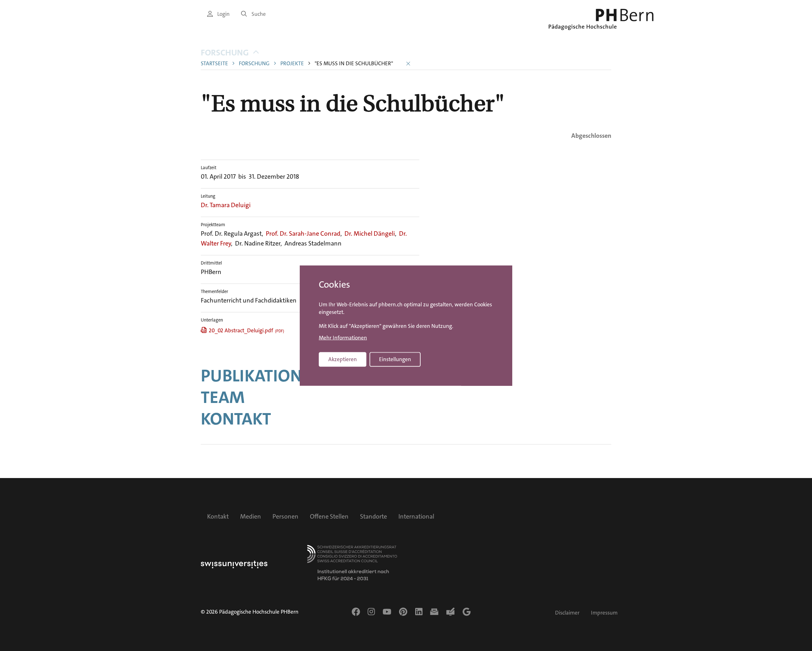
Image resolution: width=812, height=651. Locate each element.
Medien (250, 516)
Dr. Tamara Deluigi (226, 205)
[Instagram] (371, 612)
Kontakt (236, 418)
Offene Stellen (329, 516)
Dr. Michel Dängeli (369, 233)
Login (223, 14)
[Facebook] (356, 612)
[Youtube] (387, 612)
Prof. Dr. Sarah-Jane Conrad (303, 233)
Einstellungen (395, 359)
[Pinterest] (403, 612)
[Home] (601, 19)
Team (223, 397)
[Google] (466, 612)
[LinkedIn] (418, 612)
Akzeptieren (342, 359)
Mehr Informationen (343, 338)
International (416, 516)
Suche (259, 14)
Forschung (225, 53)
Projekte (292, 63)
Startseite (214, 63)
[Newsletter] (434, 612)
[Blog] (450, 612)
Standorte (373, 516)
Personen (285, 516)
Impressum (604, 612)
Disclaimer (567, 612)
